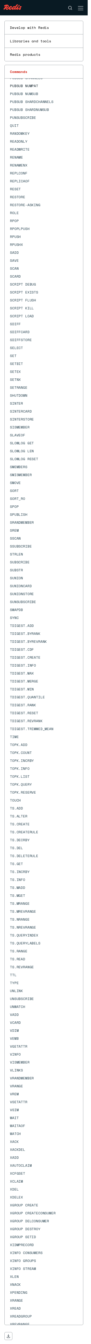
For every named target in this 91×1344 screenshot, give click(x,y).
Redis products (25, 54)
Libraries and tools (30, 41)
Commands (18, 71)
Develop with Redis (29, 27)
